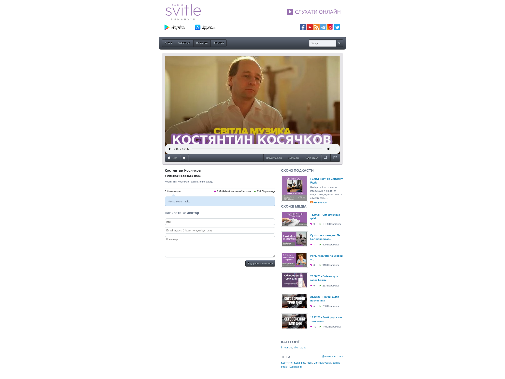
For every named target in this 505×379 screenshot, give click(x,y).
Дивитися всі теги (332, 356)
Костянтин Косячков (293, 362)
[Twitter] (337, 27)
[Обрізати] (325, 158)
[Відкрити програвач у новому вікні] (335, 158)
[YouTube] (310, 27)
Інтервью (286, 347)
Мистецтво (300, 347)
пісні (309, 362)
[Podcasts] (316, 27)
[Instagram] (330, 27)
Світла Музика (322, 362)
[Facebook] (303, 27)
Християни (295, 366)
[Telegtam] (323, 27)
